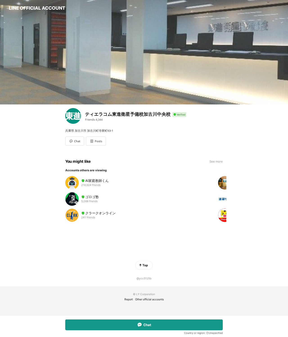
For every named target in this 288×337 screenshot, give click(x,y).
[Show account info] (179, 114)
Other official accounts (149, 299)
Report (128, 299)
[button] (96, 141)
